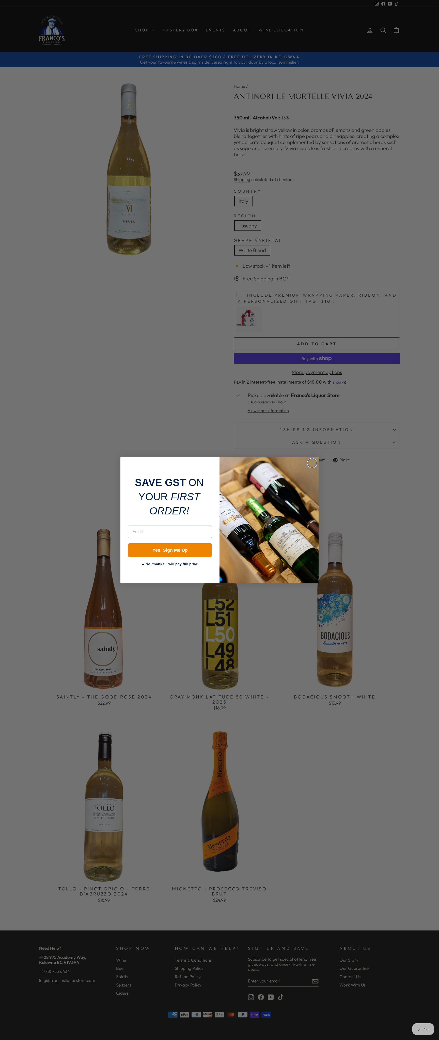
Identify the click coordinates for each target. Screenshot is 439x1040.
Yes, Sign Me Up (170, 550)
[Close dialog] (312, 463)
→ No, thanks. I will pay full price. (170, 563)
